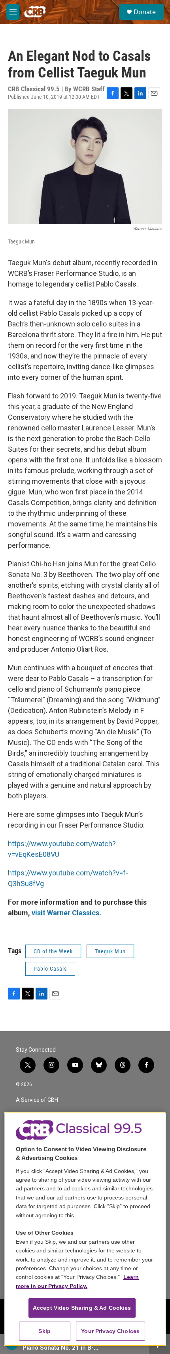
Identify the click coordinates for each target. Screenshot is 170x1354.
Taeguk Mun (110, 951)
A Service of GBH (37, 1100)
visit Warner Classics (65, 913)
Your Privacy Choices (110, 1331)
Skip (44, 1331)
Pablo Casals (50, 969)
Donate (145, 11)
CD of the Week (53, 951)
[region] (85, 1229)
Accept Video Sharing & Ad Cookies (82, 1308)
